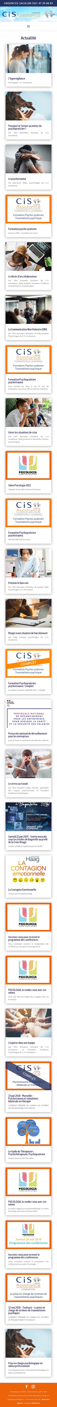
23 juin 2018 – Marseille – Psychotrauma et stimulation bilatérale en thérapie (23, 1098)
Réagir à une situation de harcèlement (28, 633)
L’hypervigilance (16, 78)
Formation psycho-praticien (22, 228)
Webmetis (36, 1403)
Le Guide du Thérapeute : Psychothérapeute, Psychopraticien (26, 1153)
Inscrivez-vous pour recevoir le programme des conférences (24, 938)
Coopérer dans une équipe (21, 1042)
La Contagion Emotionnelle (22, 889)
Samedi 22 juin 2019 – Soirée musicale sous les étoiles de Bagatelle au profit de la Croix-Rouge (28, 839)
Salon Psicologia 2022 (19, 485)
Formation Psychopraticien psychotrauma (22, 381)
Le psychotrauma (17, 178)
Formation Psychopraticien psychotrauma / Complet (22, 685)
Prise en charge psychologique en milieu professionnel (25, 1365)
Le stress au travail (18, 783)
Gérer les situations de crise (22, 432)
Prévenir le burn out (18, 583)
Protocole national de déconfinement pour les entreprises (27, 735)
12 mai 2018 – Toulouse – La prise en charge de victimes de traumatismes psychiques (27, 1310)
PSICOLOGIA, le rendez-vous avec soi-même (27, 991)
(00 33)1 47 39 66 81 (40, 3)
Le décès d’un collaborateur (22, 276)
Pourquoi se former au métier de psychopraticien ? (25, 127)
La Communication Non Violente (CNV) (27, 329)
